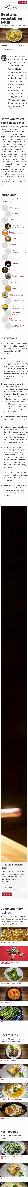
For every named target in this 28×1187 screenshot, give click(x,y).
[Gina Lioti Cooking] (9, 7)
